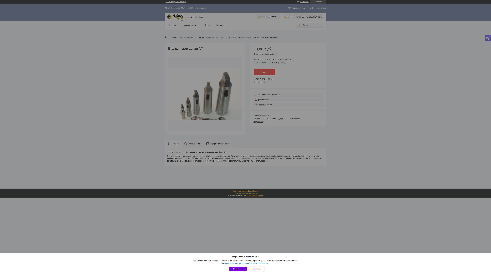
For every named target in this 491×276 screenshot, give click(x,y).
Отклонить (256, 269)
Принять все (238, 269)
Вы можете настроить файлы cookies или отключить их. (244, 263)
